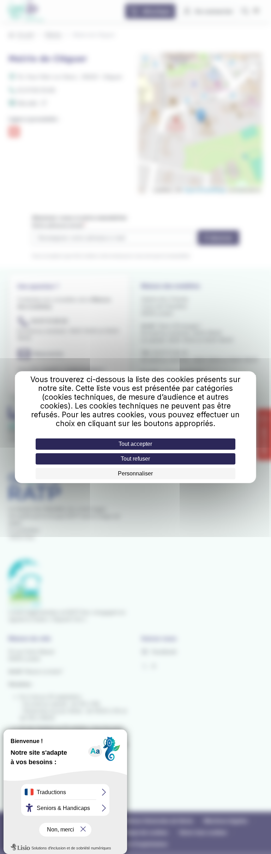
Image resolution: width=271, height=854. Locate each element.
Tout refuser (135, 459)
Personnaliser (135, 473)
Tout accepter (135, 444)
